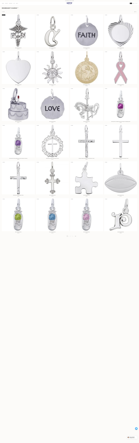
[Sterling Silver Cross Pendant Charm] (18, 177)
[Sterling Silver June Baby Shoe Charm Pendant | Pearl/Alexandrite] (120, 104)
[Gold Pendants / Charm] (86, 67)
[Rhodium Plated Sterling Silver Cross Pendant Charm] (120, 141)
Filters (4, 11)
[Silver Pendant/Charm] (18, 30)
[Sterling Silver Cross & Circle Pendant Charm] (52, 141)
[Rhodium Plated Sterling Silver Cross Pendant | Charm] (86, 141)
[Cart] (137, 3)
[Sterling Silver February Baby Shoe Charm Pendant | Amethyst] (18, 141)
